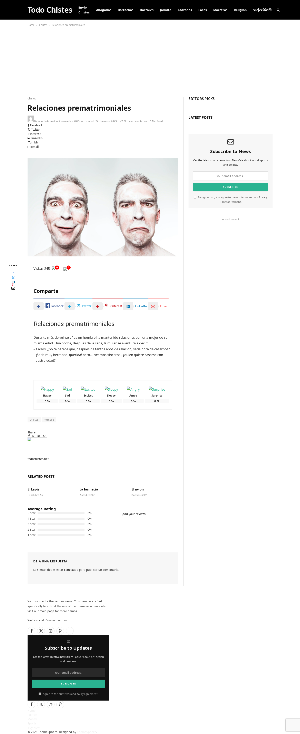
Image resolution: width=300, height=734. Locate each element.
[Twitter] (13, 277)
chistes (34, 419)
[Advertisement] (150, 62)
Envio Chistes (84, 9)
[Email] (13, 288)
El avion (137, 489)
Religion (240, 10)
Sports (32, 723)
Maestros (220, 10)
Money (32, 719)
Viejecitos (260, 10)
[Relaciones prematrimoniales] (103, 207)
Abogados (103, 10)
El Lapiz (33, 489)
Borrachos (125, 10)
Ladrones (185, 10)
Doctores (146, 10)
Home (31, 25)
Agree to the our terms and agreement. (70, 694)
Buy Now (34, 728)
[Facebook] (13, 274)
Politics (32, 715)
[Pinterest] (13, 284)
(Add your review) (134, 514)
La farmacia (89, 489)
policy (80, 694)
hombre (49, 419)
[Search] (278, 9)
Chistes (43, 25)
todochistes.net (46, 121)
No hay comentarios (135, 121)
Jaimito (165, 10)
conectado (71, 570)
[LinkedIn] (13, 281)
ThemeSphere (86, 732)
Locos (202, 10)
